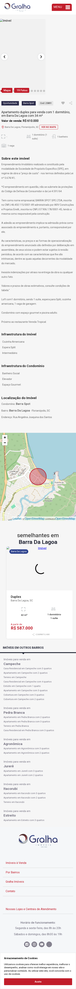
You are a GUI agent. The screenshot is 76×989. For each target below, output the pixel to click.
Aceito (38, 981)
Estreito (10, 815)
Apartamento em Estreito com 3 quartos (24, 820)
